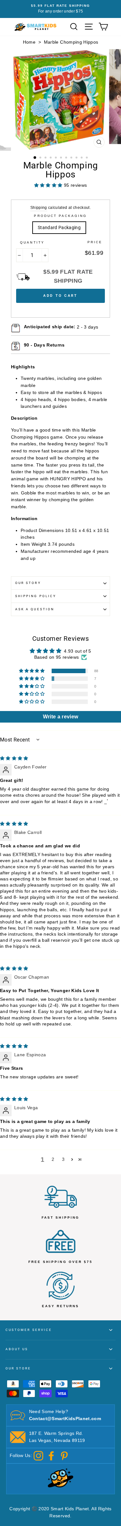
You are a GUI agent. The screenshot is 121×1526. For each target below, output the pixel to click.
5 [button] (56, 158)
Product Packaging (60, 216)
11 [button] (87, 158)
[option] (60, 9)
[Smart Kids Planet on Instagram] (38, 1455)
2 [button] (41, 158)
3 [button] (46, 158)
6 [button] (61, 158)
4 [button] (51, 158)
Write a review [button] (60, 716)
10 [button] (82, 158)
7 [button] (66, 158)
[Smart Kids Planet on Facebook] (51, 1455)
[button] (32, 671)
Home (29, 42)
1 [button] (35, 157)
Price (94, 242)
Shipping (38, 208)
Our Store (18, 1368)
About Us (16, 1349)
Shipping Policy (35, 596)
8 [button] (72, 158)
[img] (14, 758)
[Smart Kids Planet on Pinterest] (64, 1455)
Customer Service (28, 1330)
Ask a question (34, 609)
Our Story (28, 583)
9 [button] (77, 158)
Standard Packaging (59, 227)
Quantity (32, 242)
